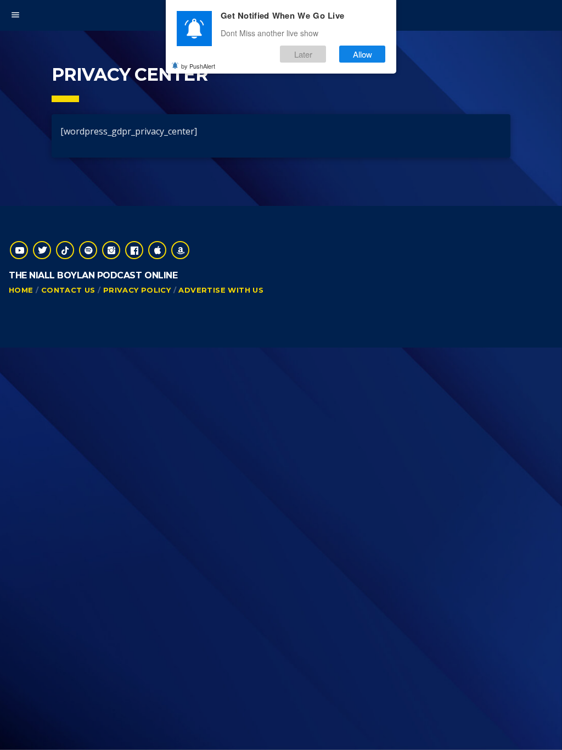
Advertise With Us (220, 290)
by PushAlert (198, 65)
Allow (362, 54)
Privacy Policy (137, 290)
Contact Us (68, 290)
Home (21, 290)
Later (303, 54)
